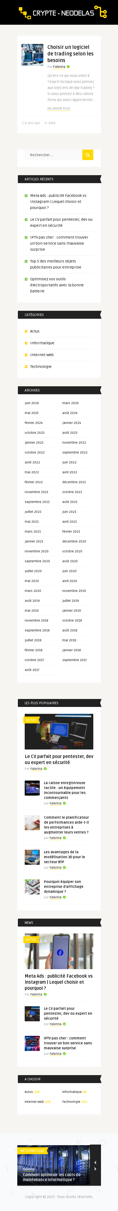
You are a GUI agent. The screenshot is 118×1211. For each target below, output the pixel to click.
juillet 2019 (70, 601)
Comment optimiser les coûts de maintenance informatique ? (51, 1177)
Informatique (42, 343)
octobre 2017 (34, 660)
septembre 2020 (37, 561)
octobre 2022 (35, 453)
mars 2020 (33, 591)
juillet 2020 (33, 571)
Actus (35, 331)
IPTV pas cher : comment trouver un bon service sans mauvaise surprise (59, 243)
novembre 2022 (74, 443)
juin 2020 (69, 571)
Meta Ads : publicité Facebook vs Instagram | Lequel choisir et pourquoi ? (58, 201)
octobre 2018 (72, 621)
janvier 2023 (34, 443)
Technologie (41, 366)
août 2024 (69, 413)
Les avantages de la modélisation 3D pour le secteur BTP (64, 857)
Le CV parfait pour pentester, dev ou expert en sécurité (68, 1013)
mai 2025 (32, 413)
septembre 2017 (74, 660)
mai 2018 (69, 640)
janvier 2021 (34, 541)
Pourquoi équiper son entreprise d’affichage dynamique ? (63, 887)
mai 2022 (32, 472)
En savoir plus (58, 109)
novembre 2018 (36, 621)
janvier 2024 (71, 423)
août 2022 (32, 462)
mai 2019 (32, 611)
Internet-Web (42, 355)
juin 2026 (32, 403)
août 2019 (32, 601)
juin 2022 (69, 462)
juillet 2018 (33, 640)
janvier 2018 (71, 650)
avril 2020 (69, 581)
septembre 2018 (37, 630)
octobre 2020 (72, 551)
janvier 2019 (71, 611)
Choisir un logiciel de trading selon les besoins (70, 53)
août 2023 (69, 433)
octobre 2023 (34, 433)
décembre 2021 (74, 482)
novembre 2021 (36, 492)
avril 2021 (69, 522)
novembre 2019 (74, 591)
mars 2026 (70, 403)
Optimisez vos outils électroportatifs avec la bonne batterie (57, 285)
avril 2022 (69, 472)
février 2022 (34, 482)
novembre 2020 (37, 551)
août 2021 (69, 502)
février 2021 (71, 532)
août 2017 (32, 670)
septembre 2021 (37, 502)
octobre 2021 (72, 492)
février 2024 (34, 423)
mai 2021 (32, 522)
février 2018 (34, 650)
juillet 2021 (33, 512)
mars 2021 (33, 532)
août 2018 (69, 630)
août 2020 (70, 561)
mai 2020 (32, 581)
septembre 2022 (75, 453)
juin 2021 (69, 512)
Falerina (59, 67)
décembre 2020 (74, 541)
